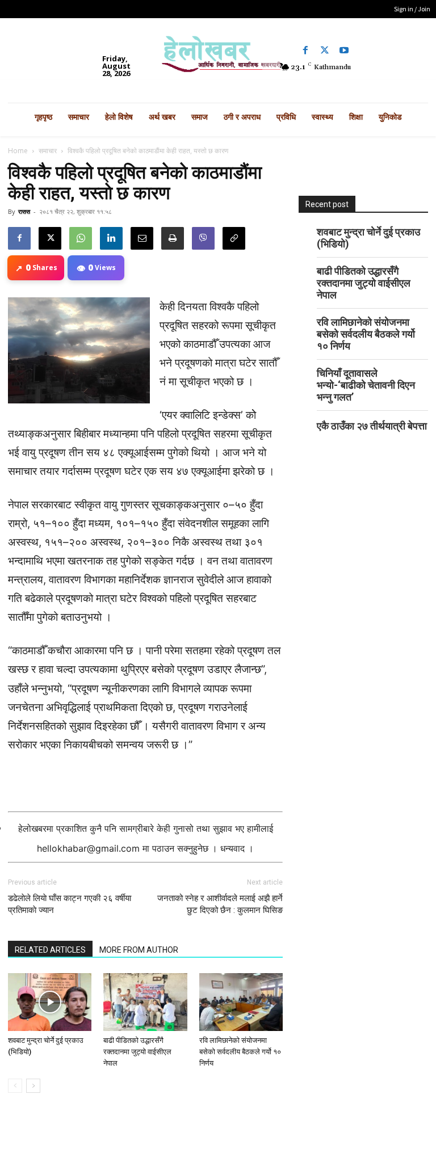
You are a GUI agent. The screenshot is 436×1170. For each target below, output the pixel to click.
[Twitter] (325, 50)
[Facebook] (305, 50)
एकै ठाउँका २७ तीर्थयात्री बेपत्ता (372, 426)
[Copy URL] (234, 238)
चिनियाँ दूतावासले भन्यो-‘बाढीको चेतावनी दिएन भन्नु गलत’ (366, 385)
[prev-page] (15, 1086)
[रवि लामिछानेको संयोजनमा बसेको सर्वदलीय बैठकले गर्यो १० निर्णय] (241, 1001)
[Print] (172, 238)
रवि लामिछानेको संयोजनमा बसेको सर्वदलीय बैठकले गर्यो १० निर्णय (240, 1051)
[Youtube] (344, 50)
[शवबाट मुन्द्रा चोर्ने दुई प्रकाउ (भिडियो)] (49, 1001)
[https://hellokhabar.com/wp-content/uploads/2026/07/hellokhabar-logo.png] (218, 57)
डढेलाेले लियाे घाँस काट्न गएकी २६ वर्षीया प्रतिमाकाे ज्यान (69, 904)
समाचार (48, 150)
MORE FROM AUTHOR (138, 949)
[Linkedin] (111, 238)
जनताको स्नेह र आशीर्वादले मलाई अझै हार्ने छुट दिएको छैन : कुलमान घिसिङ (220, 904)
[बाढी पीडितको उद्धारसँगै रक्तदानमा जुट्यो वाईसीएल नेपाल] (145, 1001)
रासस (24, 211)
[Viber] (203, 238)
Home (18, 150)
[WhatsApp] (80, 238)
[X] (50, 238)
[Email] (142, 238)
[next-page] (33, 1086)
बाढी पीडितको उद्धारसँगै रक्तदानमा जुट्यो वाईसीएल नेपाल (137, 1051)
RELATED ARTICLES (50, 949)
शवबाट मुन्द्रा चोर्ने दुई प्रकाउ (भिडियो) (368, 238)
